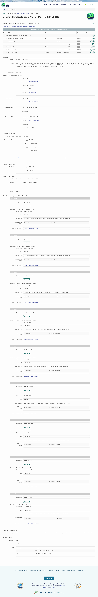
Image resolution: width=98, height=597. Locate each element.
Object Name (19, 211)
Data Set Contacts (10, 98)
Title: (13, 178)
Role (26, 186)
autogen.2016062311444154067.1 (31, 523)
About (57, 570)
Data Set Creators (10, 78)
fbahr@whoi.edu (33, 92)
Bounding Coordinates (9, 139)
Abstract (12, 63)
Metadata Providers (9, 107)
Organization (25, 89)
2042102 (44, 587)
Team (63, 570)
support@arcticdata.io (34, 120)
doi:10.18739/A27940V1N (23, 13)
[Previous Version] (31, 13)
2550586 (52, 587)
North (26, 140)
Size (21, 214)
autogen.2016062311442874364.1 (31, 413)
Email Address (24, 81)
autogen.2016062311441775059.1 (31, 228)
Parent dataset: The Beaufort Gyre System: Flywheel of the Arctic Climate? (19, 26)
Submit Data (76, 4)
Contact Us (49, 578)
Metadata (14, 9)
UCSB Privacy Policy (21, 570)
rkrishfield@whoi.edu (34, 81)
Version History (36, 13)
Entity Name (19, 202)
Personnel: (11, 182)
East (27, 147)
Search (9, 9)
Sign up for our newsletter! (75, 570)
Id (27, 127)
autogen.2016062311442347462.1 (31, 302)
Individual (25, 78)
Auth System (11, 540)
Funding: (12, 191)
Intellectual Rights (10, 532)
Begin (26, 167)
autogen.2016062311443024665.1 (31, 450)
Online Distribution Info (17, 228)
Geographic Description (9, 136)
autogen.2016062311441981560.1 (31, 265)
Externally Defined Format (18, 223)
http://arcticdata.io (33, 124)
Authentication (18, 218)
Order (13, 543)
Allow (13, 547)
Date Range (11, 166)
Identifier (12, 59)
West (26, 151)
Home (5, 9)
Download (26, 205)
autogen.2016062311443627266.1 (31, 487)
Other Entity (14, 198)
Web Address (25, 124)
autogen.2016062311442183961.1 (31, 339)
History (51, 570)
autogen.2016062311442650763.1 (31, 376)
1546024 (62, 586)
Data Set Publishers (9, 116)
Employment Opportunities (38, 570)
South (26, 143)
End (27, 170)
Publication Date (10, 72)
